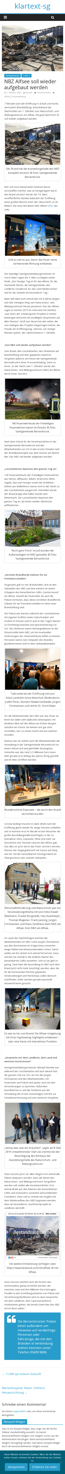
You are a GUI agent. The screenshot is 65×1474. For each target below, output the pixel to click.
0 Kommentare (44, 92)
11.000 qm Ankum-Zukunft (21, 1374)
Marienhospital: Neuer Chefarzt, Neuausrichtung (24, 1390)
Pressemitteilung (18, 96)
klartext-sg (32, 6)
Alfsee (7, 96)
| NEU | (26, 75)
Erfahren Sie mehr (44, 1467)
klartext (29, 92)
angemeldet (19, 1411)
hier (51, 205)
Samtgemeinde (12, 75)
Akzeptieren (16, 1467)
